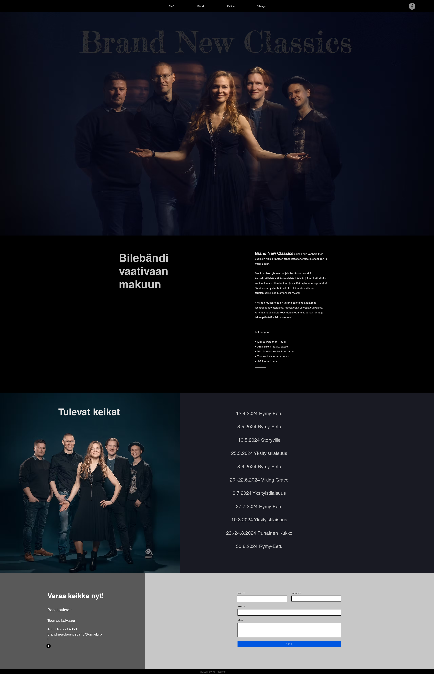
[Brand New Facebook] (412, 6)
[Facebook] (48, 646)
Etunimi (241, 593)
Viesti (240, 620)
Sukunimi (296, 593)
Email (240, 606)
